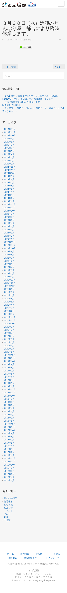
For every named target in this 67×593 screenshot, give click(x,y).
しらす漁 (8, 504)
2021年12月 (10, 279)
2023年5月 (9, 226)
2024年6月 (9, 185)
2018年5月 (9, 411)
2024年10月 (10, 173)
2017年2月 (9, 452)
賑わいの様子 (10, 498)
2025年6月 (9, 148)
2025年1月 (9, 163)
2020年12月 (10, 317)
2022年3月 (9, 270)
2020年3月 (9, 345)
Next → (58, 66)
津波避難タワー (31, 558)
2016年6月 (9, 477)
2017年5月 (9, 442)
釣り (6, 517)
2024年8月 (9, 179)
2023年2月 (9, 235)
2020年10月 (10, 323)
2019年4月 (9, 380)
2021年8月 (9, 292)
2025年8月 (9, 141)
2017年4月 (9, 446)
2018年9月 (9, 398)
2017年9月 (9, 433)
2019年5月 (9, 377)
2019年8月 (9, 367)
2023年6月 (9, 223)
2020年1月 (9, 351)
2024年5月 (9, 188)
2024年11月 (10, 170)
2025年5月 (9, 151)
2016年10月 (10, 464)
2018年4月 (9, 414)
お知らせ (27, 39)
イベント (8, 510)
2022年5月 (9, 264)
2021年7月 (9, 295)
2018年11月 (10, 392)
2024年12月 (10, 166)
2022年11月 (10, 245)
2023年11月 (10, 207)
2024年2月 (9, 198)
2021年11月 (10, 282)
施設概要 (12, 558)
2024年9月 (9, 176)
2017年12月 (10, 424)
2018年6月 (9, 408)
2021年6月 (9, 298)
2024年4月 (9, 192)
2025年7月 (9, 144)
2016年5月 (9, 480)
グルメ (7, 514)
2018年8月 (9, 402)
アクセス (55, 553)
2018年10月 (10, 395)
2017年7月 (9, 439)
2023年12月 (10, 204)
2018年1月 (9, 420)
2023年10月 (10, 210)
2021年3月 (9, 308)
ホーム (10, 553)
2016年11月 (10, 461)
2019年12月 (10, 355)
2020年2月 (9, 348)
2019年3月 (9, 383)
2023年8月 (9, 217)
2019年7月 (9, 370)
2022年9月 (9, 251)
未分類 (7, 520)
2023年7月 (9, 220)
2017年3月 (9, 449)
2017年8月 (9, 436)
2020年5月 (9, 339)
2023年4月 (9, 229)
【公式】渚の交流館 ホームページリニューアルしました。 (31, 95)
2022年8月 (9, 254)
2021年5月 (9, 301)
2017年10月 (10, 430)
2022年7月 (9, 257)
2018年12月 (10, 389)
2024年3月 (9, 195)
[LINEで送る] (25, 47)
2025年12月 (10, 129)
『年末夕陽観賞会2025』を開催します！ (22, 102)
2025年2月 (9, 160)
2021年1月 (9, 314)
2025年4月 (9, 154)
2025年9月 (9, 138)
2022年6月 (9, 260)
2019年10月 (10, 361)
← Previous (10, 66)
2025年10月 (10, 135)
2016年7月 (9, 474)
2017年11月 (10, 427)
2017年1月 (9, 455)
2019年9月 (9, 364)
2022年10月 (10, 248)
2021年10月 (10, 286)
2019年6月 (9, 373)
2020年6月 (9, 336)
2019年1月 (9, 386)
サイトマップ (52, 558)
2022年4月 (9, 267)
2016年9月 (9, 467)
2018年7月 (9, 405)
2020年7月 (9, 333)
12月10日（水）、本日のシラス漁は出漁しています (27, 98)
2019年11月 (10, 358)
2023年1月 (9, 239)
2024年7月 (9, 182)
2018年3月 (9, 417)
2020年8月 (9, 329)
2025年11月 (10, 132)
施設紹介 (40, 553)
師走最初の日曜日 (11, 105)
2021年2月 (9, 311)
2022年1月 (9, 276)
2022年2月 (9, 273)
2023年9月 (9, 213)
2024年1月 (9, 201)
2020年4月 (9, 342)
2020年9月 (9, 326)
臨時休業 (8, 501)
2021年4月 (9, 304)
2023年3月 (9, 232)
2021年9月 (9, 289)
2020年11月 (10, 320)
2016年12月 (10, 458)
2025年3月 (9, 157)
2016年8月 (9, 471)
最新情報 (24, 553)
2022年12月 (10, 242)
